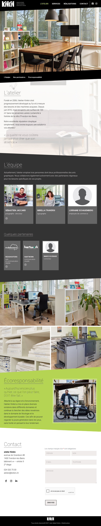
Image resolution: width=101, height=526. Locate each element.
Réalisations (70, 4)
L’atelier (44, 4)
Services (56, 4)
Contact (84, 4)
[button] (7, 217)
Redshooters (66, 523)
